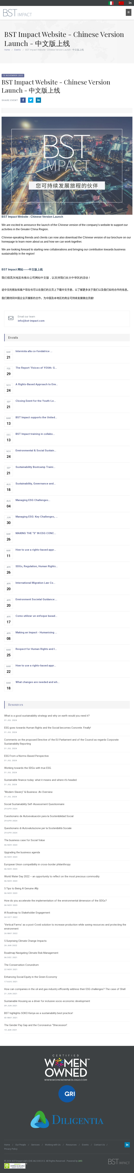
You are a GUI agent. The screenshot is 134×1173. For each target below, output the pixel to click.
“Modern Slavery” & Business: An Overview (28, 792)
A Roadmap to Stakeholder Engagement (27, 912)
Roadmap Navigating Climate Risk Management (31, 952)
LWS (80, 1161)
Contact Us (99, 1145)
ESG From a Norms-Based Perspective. (26, 756)
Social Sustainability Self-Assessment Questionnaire (34, 804)
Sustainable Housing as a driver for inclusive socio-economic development (47, 1001)
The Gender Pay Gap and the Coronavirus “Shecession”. (36, 1025)
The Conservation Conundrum (21, 964)
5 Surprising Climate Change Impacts (25, 940)
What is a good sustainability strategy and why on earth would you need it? (47, 715)
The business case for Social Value (24, 840)
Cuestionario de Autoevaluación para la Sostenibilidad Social (38, 816)
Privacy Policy (10, 1149)
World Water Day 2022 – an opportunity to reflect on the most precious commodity (51, 876)
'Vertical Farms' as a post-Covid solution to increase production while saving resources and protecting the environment (65, 926)
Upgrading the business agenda (22, 852)
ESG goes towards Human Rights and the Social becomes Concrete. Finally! (47, 727)
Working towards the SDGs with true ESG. (27, 768)
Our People (20, 1145)
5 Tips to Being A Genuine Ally (21, 888)
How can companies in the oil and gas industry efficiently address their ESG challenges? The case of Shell (64, 989)
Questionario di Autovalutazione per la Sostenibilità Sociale (38, 828)
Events (17, 49)
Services (35, 1145)
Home (7, 49)
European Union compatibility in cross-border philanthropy (37, 864)
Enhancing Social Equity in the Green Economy (30, 976)
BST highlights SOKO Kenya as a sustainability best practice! (38, 1013)
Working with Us (53, 1145)
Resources (15, 704)
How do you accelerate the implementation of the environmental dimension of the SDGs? (55, 900)
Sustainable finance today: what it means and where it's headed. (40, 780)
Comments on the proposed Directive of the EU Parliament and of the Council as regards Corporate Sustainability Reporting (61, 741)
